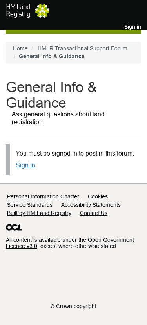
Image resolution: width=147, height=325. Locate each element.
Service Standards (30, 205)
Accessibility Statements (91, 205)
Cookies (98, 196)
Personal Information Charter (43, 196)
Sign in (25, 165)
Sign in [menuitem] (132, 27)
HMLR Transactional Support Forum (82, 48)
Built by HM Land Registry (39, 213)
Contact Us (93, 213)
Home (20, 48)
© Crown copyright (73, 306)
